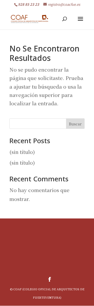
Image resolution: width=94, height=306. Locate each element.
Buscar (75, 123)
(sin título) (22, 151)
